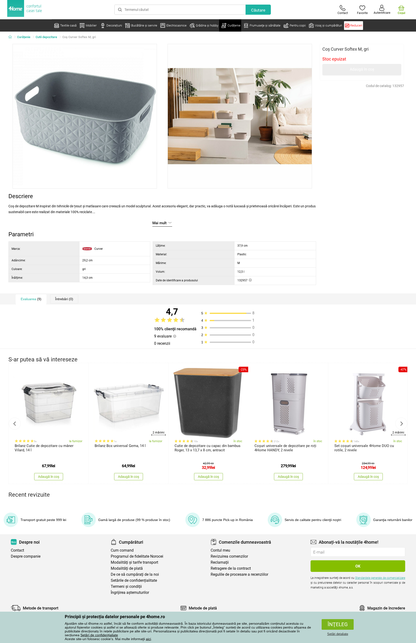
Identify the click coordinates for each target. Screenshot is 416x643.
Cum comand (122, 550)
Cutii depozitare (46, 37)
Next (401, 424)
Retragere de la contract (231, 568)
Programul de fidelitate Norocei (137, 556)
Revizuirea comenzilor (229, 556)
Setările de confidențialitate (134, 580)
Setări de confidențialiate (99, 635)
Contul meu (220, 550)
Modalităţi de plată (127, 568)
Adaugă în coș (362, 69)
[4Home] (11, 37)
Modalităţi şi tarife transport (134, 562)
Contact (17, 550)
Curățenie (23, 37)
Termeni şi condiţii (126, 586)
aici (148, 639)
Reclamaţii (220, 562)
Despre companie (25, 556)
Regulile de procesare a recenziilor (239, 574)
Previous (15, 424)
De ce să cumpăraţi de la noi (135, 574)
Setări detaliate (337, 634)
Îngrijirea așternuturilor (130, 592)
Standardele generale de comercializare (380, 578)
